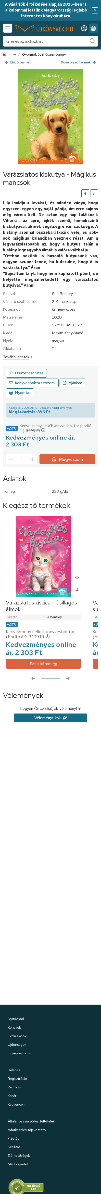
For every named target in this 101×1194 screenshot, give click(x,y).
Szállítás (14, 1147)
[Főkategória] (5, 54)
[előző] (33, 678)
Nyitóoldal (16, 1019)
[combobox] (50, 41)
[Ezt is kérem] (43, 664)
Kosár (12, 1096)
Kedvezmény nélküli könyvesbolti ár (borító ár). (55, 428)
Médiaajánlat (18, 1164)
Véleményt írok (47, 717)
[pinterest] (94, 193)
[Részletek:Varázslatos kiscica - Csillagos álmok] (43, 556)
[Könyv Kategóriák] (7, 28)
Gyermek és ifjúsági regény (44, 54)
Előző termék (20, 62)
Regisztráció (17, 1078)
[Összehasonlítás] (26, 373)
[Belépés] (84, 28)
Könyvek (14, 1027)
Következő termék (76, 62)
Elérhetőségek (19, 1155)
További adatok (16, 356)
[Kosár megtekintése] (93, 28)
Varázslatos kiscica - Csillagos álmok (41, 606)
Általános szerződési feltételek (31, 1121)
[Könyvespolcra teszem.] (32, 383)
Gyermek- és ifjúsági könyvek (14, 54)
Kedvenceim (17, 1104)
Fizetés (13, 1138)
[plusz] (32, 459)
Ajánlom (75, 382)
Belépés (14, 1070)
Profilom (14, 1087)
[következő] (67, 678)
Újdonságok (17, 1044)
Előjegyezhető (19, 1053)
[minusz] (11, 459)
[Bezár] (95, 10)
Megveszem (71, 459)
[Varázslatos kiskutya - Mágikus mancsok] (50, 116)
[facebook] (85, 193)
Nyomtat (23, 392)
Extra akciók (17, 1036)
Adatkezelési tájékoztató (27, 1130)
